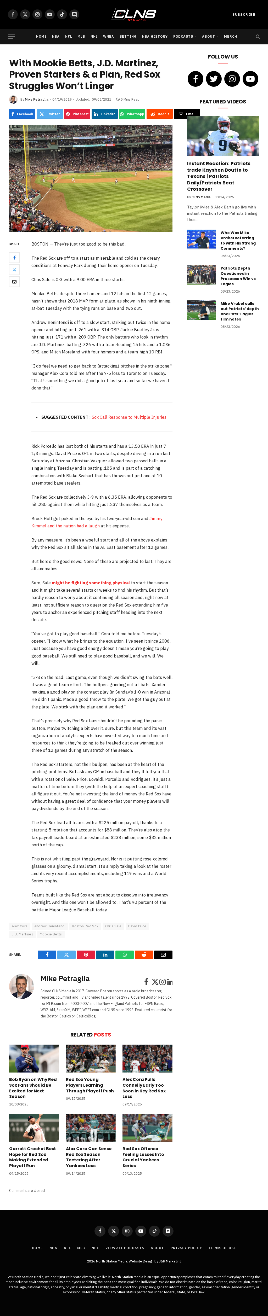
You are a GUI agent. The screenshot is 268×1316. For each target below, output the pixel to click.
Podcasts (183, 36)
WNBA (108, 36)
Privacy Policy (186, 1248)
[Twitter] (14, 269)
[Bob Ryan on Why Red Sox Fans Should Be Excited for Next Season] (34, 1059)
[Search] (257, 37)
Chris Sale (113, 926)
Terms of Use (222, 1248)
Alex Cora (20, 926)
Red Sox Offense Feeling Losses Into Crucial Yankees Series (143, 1157)
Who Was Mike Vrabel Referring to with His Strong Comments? (238, 240)
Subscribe (243, 14)
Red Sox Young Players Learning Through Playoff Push (90, 1085)
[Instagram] (232, 79)
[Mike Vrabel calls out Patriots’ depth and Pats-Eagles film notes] (201, 310)
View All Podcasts (124, 1248)
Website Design (141, 1261)
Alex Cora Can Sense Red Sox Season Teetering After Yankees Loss (88, 1157)
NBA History (155, 36)
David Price (137, 926)
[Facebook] (14, 257)
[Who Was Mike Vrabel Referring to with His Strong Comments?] (201, 239)
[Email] (14, 281)
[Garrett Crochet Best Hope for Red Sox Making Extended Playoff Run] (34, 1128)
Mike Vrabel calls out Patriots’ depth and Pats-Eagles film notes (240, 311)
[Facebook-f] (195, 79)
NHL (94, 36)
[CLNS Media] (134, 14)
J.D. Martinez (22, 934)
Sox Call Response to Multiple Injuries (129, 417)
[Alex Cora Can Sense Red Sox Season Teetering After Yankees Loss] (91, 1128)
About (208, 36)
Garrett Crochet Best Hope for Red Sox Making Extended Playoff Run (32, 1157)
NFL (68, 36)
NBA (56, 36)
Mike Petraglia (36, 99)
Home (41, 36)
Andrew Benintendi (50, 926)
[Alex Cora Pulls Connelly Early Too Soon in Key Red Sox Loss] (147, 1059)
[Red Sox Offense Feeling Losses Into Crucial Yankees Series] (147, 1128)
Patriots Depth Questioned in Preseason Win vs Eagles (238, 276)
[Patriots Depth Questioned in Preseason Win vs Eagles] (201, 275)
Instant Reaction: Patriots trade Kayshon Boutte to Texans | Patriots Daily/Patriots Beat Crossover (218, 176)
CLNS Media (201, 197)
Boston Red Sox (85, 926)
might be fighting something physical (91, 583)
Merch (230, 36)
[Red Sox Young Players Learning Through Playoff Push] (91, 1059)
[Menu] (11, 37)
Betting (128, 36)
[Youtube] (250, 79)
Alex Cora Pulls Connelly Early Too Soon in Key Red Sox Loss (144, 1088)
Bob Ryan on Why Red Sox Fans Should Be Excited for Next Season (33, 1088)
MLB (81, 36)
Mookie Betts (51, 934)
